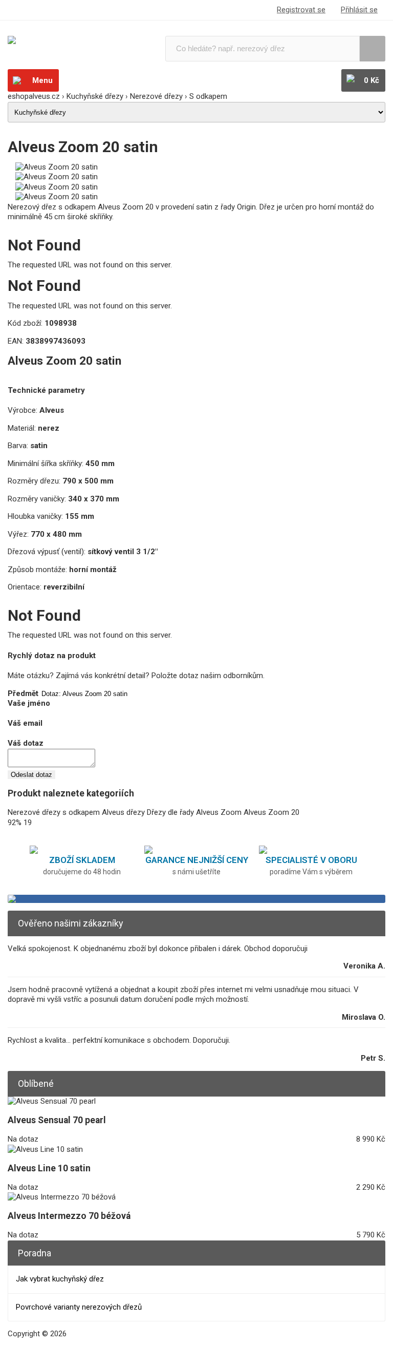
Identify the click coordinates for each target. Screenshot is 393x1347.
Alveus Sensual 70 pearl (57, 1120)
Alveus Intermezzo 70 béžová (69, 1216)
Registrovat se (301, 9)
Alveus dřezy (123, 812)
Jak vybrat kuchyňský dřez (60, 1278)
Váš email (25, 723)
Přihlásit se (359, 9)
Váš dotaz (25, 743)
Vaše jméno (29, 703)
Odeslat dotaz (31, 774)
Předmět (23, 693)
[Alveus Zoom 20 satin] (56, 167)
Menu (42, 80)
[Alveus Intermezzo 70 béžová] (62, 1197)
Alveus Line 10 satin (49, 1168)
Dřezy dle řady (170, 812)
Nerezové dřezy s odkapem (54, 812)
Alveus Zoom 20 (271, 812)
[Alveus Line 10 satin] (45, 1149)
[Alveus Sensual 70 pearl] (52, 1101)
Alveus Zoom (219, 812)
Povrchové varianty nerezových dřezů (79, 1307)
